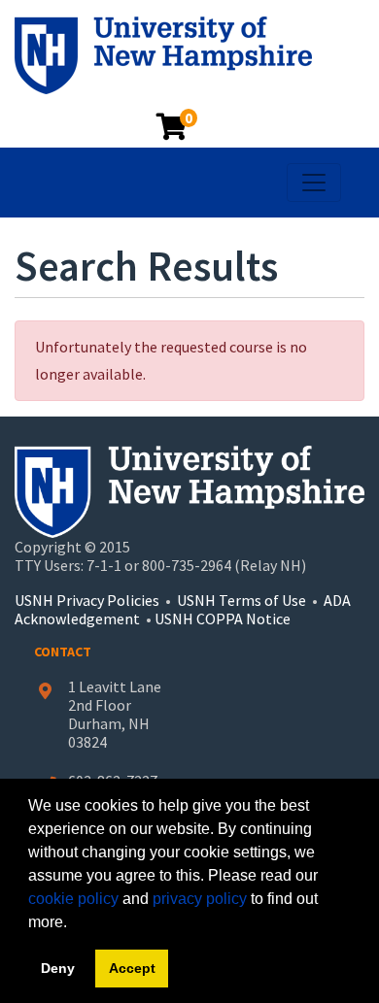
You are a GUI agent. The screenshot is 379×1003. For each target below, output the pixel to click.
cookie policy (73, 898)
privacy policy (200, 898)
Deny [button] (58, 968)
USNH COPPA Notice (223, 618)
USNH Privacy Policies (87, 600)
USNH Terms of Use (241, 600)
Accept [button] (132, 968)
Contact (62, 651)
